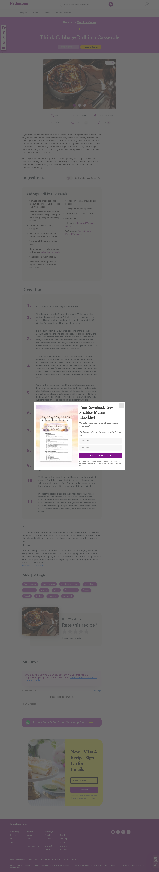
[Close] (121, 405)
